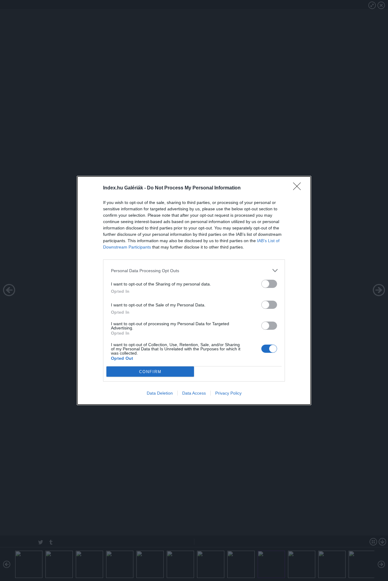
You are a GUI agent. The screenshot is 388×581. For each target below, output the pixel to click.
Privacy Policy (228, 393)
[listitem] (194, 270)
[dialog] (194, 290)
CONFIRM (150, 371)
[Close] (299, 188)
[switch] (269, 284)
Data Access (194, 393)
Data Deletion (160, 393)
